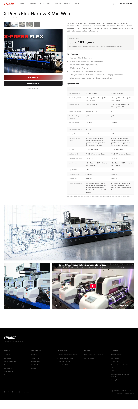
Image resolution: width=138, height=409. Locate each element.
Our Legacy (7, 358)
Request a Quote (125, 4)
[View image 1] (7, 24)
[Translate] (113, 4)
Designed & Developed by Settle (125, 393)
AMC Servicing (89, 358)
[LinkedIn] (12, 392)
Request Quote (33, 83)
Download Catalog (32, 88)
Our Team (7, 365)
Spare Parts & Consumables (93, 355)
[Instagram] (8, 392)
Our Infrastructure (10, 361)
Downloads (57, 4)
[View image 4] (29, 24)
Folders (33, 368)
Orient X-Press (35, 361)
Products (33, 4)
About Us (23, 4)
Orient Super (35, 355)
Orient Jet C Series (63, 361)
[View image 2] (14, 24)
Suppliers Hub (8, 371)
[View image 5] (37, 24)
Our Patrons (8, 368)
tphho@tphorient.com (22, 392)
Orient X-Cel (35, 358)
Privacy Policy (115, 380)
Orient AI (67, 4)
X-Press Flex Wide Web (65, 358)
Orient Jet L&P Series (64, 365)
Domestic (115, 368)
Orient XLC (34, 365)
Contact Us (114, 361)
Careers (6, 375)
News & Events (45, 4)
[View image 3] (22, 24)
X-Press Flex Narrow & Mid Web (67, 355)
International (116, 371)
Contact (76, 4)
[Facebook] (4, 392)
